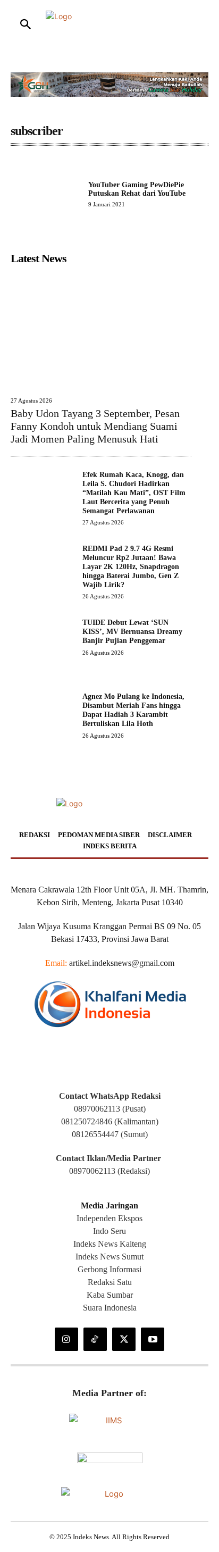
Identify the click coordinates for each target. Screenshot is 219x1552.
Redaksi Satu (110, 1282)
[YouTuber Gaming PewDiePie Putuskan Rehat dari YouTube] (45, 194)
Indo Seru (109, 1231)
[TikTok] (95, 1339)
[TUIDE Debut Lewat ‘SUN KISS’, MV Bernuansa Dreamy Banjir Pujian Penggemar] (42, 650)
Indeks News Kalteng (109, 1243)
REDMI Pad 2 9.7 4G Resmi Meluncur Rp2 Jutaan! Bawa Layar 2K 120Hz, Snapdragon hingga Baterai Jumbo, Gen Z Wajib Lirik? (130, 566)
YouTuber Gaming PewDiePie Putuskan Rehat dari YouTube (137, 189)
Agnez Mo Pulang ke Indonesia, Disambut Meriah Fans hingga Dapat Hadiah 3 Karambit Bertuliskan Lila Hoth (133, 709)
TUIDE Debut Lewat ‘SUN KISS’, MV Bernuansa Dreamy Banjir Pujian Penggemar (132, 632)
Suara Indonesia (110, 1307)
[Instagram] (66, 1339)
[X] (124, 1339)
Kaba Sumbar (110, 1294)
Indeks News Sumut (109, 1256)
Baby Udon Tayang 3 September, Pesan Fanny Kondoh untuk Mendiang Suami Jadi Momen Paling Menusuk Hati (95, 426)
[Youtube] (152, 1339)
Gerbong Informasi (109, 1269)
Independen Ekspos (109, 1218)
